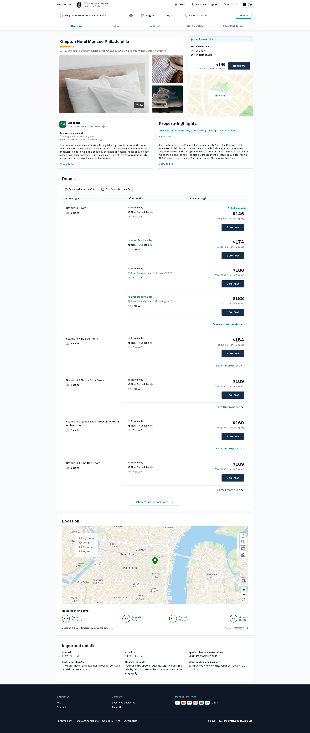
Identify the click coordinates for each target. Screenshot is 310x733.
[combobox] (96, 15)
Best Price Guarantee (123, 703)
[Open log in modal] (247, 4)
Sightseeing (88, 538)
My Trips (232, 4)
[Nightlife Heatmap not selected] (243, 535)
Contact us (63, 707)
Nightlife (87, 551)
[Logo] (64, 4)
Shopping (87, 547)
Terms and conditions (87, 721)
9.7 (173, 618)
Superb (76, 617)
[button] (93, 4)
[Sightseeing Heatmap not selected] (243, 555)
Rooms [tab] (116, 26)
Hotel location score (75, 610)
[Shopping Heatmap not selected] (243, 548)
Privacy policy (64, 721)
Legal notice (130, 721)
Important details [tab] (233, 26)
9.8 (66, 618)
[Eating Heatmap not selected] (243, 542)
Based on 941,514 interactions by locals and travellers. (87, 628)
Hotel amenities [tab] (194, 26)
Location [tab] (155, 26)
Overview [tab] (76, 26)
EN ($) (182, 4)
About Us (117, 707)
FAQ (59, 703)
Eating (86, 542)
